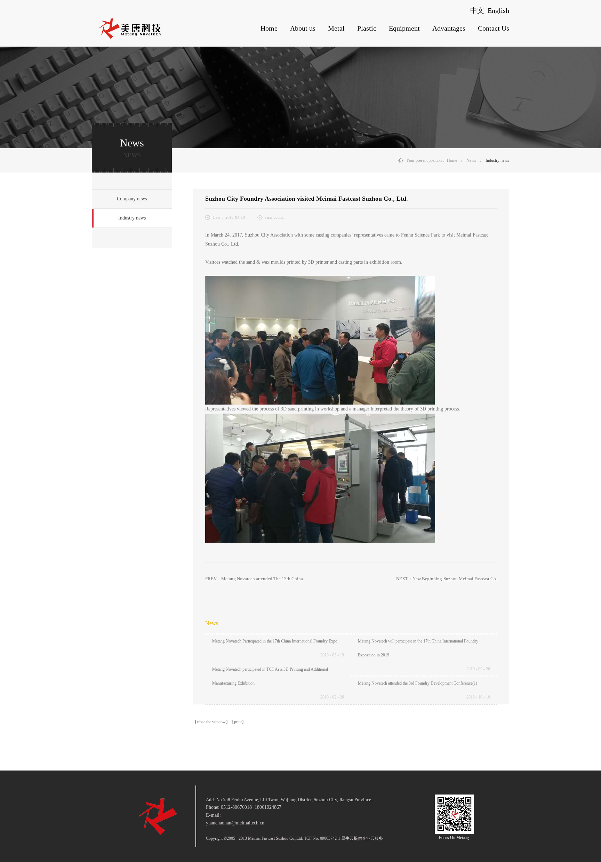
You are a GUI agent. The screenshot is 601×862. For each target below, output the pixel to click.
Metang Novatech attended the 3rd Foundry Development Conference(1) (417, 683)
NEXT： (446, 578)
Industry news (497, 160)
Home (269, 28)
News (471, 160)
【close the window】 (211, 721)
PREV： (254, 578)
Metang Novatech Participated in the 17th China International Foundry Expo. (275, 641)
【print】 (238, 721)
